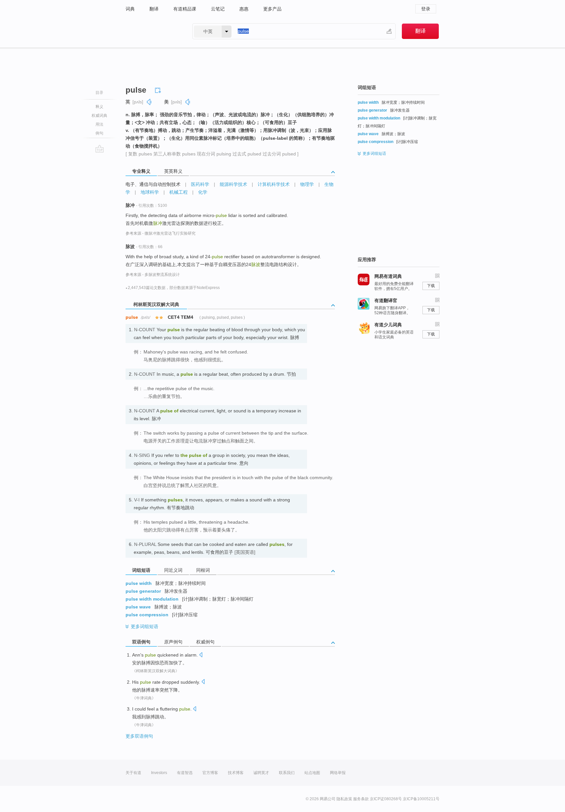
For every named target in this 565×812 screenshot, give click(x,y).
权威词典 (99, 115)
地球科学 (150, 192)
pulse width (139, 583)
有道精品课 (184, 8)
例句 (99, 133)
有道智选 (185, 772)
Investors (159, 772)
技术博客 (236, 772)
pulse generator (143, 591)
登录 (425, 8)
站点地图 (312, 772)
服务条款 (361, 799)
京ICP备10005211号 (421, 799)
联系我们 (287, 772)
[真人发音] (149, 102)
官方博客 (210, 772)
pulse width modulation (152, 599)
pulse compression (147, 614)
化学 (202, 192)
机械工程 (178, 192)
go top (99, 149)
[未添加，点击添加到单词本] (159, 89)
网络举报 (338, 772)
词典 (130, 8)
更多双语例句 (139, 736)
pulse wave (138, 606)
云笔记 (218, 8)
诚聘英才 (261, 772)
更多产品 (272, 8)
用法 (99, 124)
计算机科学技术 (274, 184)
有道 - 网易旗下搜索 (152, 31)
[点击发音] (200, 655)
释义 (99, 106)
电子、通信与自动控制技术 (153, 184)
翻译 (154, 8)
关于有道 (133, 772)
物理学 (307, 184)
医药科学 (200, 184)
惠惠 (243, 8)
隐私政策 (344, 799)
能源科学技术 (233, 184)
